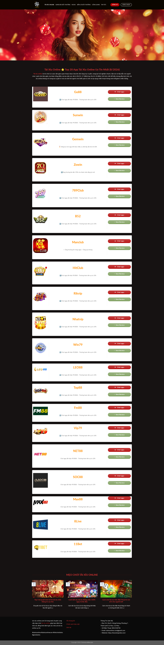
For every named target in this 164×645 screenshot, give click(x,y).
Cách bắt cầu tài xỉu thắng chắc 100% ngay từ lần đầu (82, 601)
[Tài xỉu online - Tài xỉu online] (37, 4)
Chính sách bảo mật (73, 624)
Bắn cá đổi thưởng (84, 4)
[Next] (132, 597)
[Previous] (31, 597)
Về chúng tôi (70, 621)
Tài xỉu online (49, 4)
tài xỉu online (45, 623)
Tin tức (103, 4)
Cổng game (96, 4)
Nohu (74, 4)
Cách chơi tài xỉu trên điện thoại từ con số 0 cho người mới (116, 601)
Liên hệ (68, 627)
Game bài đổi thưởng (63, 4)
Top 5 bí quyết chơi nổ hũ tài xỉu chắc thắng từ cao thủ (47, 601)
